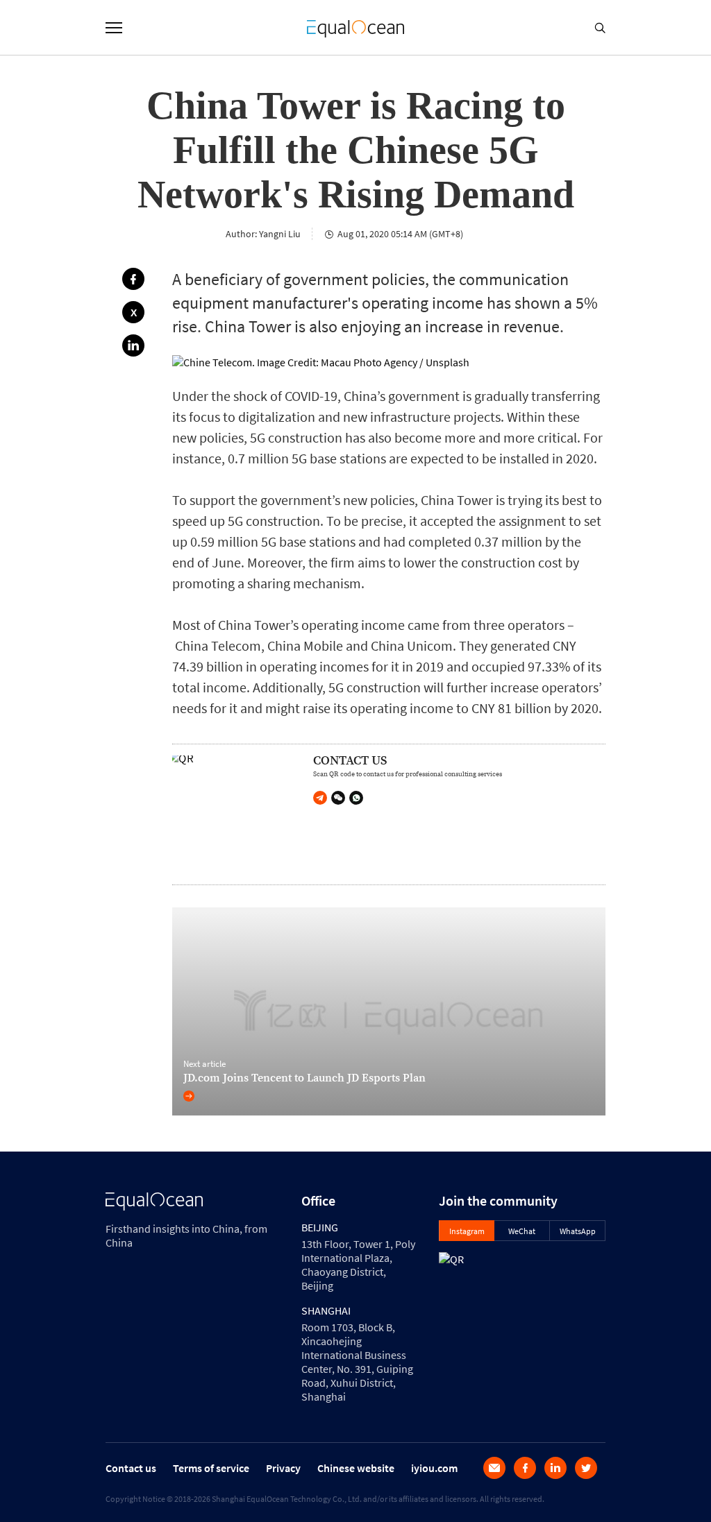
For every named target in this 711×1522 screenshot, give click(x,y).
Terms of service (211, 1468)
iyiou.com (434, 1468)
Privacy (283, 1468)
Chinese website (355, 1468)
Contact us (131, 1468)
